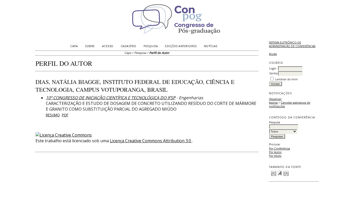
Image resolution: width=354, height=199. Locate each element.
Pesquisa (151, 46)
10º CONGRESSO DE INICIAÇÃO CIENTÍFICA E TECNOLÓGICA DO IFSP (110, 98)
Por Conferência (279, 148)
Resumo (53, 114)
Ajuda (273, 54)
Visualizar (275, 99)
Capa (74, 46)
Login (272, 68)
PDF (65, 114)
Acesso (108, 46)
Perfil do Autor (159, 53)
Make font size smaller (273, 173)
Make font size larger (286, 173)
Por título (275, 156)
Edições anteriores (180, 46)
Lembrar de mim (286, 79)
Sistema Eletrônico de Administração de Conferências (292, 44)
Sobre (90, 46)
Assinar (273, 102)
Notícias (210, 46)
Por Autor (275, 152)
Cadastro (128, 46)
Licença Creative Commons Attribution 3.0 (151, 141)
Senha (273, 73)
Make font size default (279, 173)
